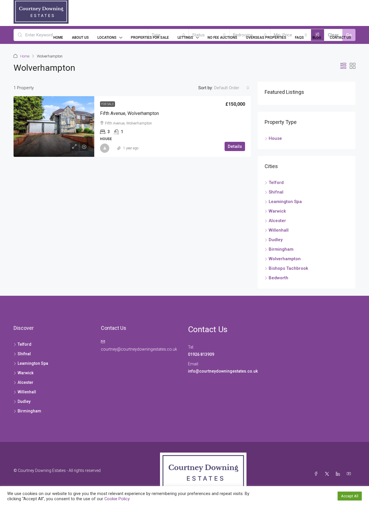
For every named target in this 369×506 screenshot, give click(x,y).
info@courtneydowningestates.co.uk (223, 371)
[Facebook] (317, 474)
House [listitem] (275, 138)
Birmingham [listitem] (281, 249)
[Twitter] (328, 474)
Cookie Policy (117, 498)
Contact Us (340, 38)
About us (80, 38)
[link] (54, 126)
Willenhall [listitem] (279, 230)
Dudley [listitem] (276, 239)
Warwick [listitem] (277, 211)
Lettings (185, 38)
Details (235, 146)
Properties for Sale (150, 38)
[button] (343, 66)
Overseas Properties (266, 38)
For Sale (107, 104)
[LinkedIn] (339, 474)
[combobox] (231, 88)
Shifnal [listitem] (276, 192)
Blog (316, 38)
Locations (106, 38)
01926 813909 (201, 354)
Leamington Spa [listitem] (285, 201)
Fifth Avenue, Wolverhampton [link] (129, 113)
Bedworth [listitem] (278, 277)
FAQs (299, 38)
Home (58, 38)
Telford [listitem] (276, 182)
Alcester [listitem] (277, 220)
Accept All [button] (349, 496)
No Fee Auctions (222, 38)
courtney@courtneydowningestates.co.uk (139, 349)
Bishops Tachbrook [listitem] (288, 268)
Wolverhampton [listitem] (285, 258)
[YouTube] (350, 474)
